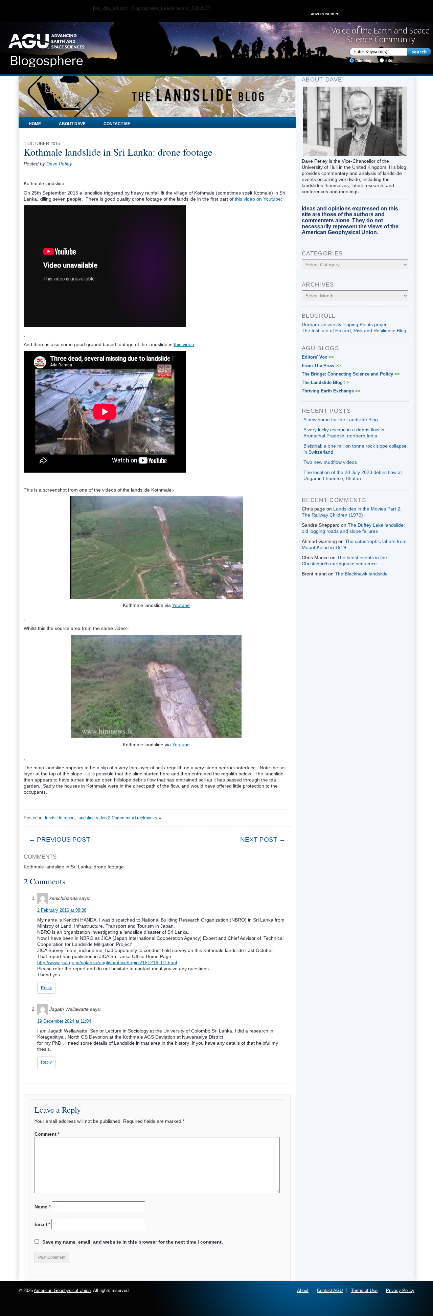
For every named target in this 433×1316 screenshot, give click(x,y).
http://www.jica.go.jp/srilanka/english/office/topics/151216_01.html (107, 962)
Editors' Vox (318, 357)
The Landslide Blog (325, 382)
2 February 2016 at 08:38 (61, 910)
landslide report (60, 817)
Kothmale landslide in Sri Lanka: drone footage (118, 151)
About (303, 1290)
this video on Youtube (258, 199)
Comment (47, 1134)
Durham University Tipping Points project (345, 324)
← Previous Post (59, 839)
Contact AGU (330, 1290)
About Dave (72, 123)
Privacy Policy (400, 1290)
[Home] (46, 48)
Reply (46, 987)
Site (388, 60)
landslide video (92, 817)
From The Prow (321, 365)
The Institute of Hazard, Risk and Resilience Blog (354, 330)
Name (42, 1206)
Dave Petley (59, 163)
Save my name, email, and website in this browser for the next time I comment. (132, 1242)
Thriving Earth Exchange (331, 390)
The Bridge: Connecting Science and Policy (351, 374)
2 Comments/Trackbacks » (134, 817)
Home (35, 123)
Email (42, 1224)
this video (184, 344)
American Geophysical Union (62, 1290)
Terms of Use (364, 1290)
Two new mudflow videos (330, 462)
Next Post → (263, 839)
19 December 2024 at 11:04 (64, 1021)
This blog (363, 60)
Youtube (181, 605)
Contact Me (117, 123)
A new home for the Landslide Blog (340, 419)
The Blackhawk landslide (361, 573)
